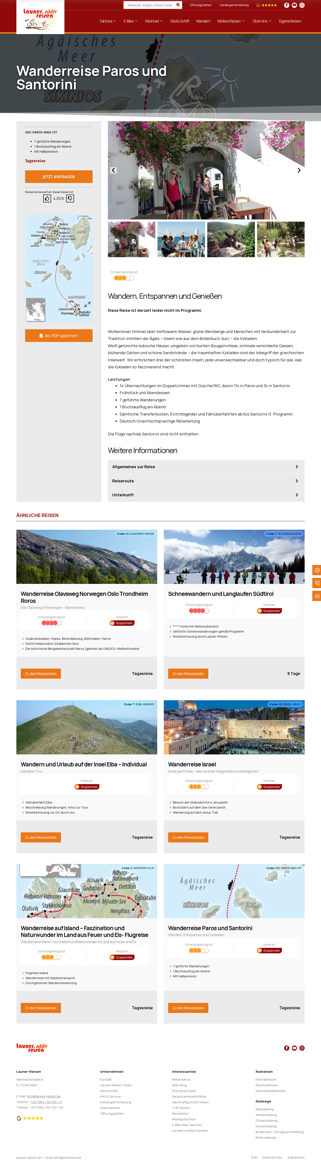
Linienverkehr (110, 1108)
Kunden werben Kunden (190, 1130)
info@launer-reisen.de (44, 1096)
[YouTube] (294, 5)
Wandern (203, 21)
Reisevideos (181, 1079)
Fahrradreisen (266, 1079)
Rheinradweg (266, 1137)
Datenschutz (272, 1157)
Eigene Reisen (290, 21)
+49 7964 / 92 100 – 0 (46, 1102)
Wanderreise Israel (192, 764)
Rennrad (152, 21)
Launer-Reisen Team (116, 1085)
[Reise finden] (178, 5)
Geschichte (109, 1090)
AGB (254, 1157)
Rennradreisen (267, 1085)
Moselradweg (266, 1126)
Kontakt (106, 1079)
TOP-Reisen (181, 1108)
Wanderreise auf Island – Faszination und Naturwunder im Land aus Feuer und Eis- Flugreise (84, 931)
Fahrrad (106, 21)
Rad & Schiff (180, 21)
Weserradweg (266, 1115)
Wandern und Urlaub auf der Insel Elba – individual (84, 764)
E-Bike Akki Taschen (187, 1125)
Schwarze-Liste (184, 1090)
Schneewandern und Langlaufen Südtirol (220, 594)
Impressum (296, 1157)
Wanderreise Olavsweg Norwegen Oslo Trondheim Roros (84, 597)
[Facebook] (286, 5)
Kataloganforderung (234, 5)
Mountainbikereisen (271, 1090)
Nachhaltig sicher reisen (190, 1102)
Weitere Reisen (229, 21)
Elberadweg (265, 1109)
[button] (59, 176)
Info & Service (110, 1096)
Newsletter (180, 1113)
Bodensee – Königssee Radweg (280, 1132)
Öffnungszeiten (201, 5)
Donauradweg (267, 1120)
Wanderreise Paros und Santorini (210, 928)
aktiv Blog (179, 1085)
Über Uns (260, 21)
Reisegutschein (184, 1119)
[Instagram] (302, 5)
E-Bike (128, 21)
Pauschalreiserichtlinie (189, 1096)
